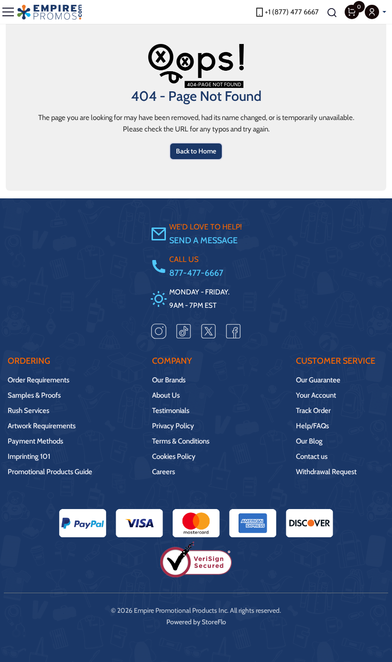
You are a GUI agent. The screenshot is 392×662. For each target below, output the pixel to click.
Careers (163, 471)
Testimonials (170, 410)
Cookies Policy (174, 456)
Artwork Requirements (42, 426)
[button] (375, 12)
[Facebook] (233, 330)
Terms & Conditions (180, 441)
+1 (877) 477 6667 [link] (292, 12)
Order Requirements (38, 380)
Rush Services (28, 410)
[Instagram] (158, 330)
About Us (166, 395)
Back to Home (196, 151)
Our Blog (309, 441)
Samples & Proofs (34, 395)
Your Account (316, 395)
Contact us (311, 456)
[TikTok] (183, 330)
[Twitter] (208, 330)
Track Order (313, 410)
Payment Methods (35, 441)
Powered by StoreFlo (196, 622)
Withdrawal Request (326, 471)
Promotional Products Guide (50, 471)
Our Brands (168, 380)
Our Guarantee (318, 380)
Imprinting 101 (29, 456)
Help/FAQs (312, 426)
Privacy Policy (173, 426)
